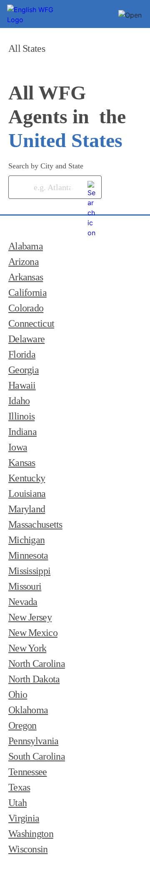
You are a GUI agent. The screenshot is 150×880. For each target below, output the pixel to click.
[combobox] (43, 187)
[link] (92, 185)
